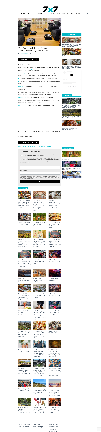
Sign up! (50, 227)
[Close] (67, 201)
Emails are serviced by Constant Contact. (56, 224)
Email (35, 210)
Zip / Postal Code (37, 216)
